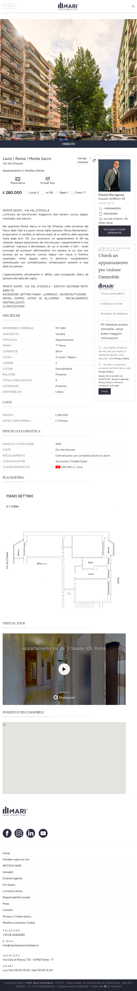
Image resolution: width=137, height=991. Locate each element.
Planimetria (18, 183)
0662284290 (110, 213)
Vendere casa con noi (16, 859)
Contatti (8, 910)
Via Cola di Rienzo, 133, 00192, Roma (113, 221)
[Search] (133, 6)
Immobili (8, 872)
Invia (105, 391)
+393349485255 (112, 208)
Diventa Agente (12, 878)
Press (6, 903)
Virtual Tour (47, 183)
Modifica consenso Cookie (19, 922)
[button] (5, 83)
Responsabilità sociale (16, 897)
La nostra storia (12, 891)
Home (6, 853)
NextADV (116, 986)
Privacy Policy (121, 358)
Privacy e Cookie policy (17, 916)
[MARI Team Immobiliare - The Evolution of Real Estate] (68, 6)
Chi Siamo (9, 884)
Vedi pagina (114, 231)
